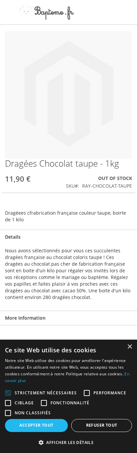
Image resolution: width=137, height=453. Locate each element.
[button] (68, 442)
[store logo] (46, 12)
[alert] (68, 396)
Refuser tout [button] (101, 425)
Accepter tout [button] (36, 425)
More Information (25, 318)
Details (13, 237)
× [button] (129, 346)
